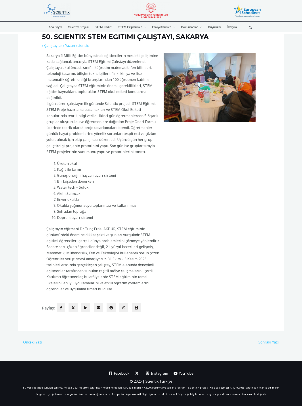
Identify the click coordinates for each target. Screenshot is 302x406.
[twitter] (73, 307)
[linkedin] (85, 307)
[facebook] (61, 307)
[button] (144, 27)
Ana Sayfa (55, 27)
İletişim (232, 27)
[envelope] (98, 307)
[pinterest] (111, 307)
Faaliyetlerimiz (161, 27)
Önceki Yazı (30, 342)
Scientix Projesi (78, 27)
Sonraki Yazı (270, 342)
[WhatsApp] (123, 307)
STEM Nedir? (103, 27)
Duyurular (214, 27)
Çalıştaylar (53, 45)
